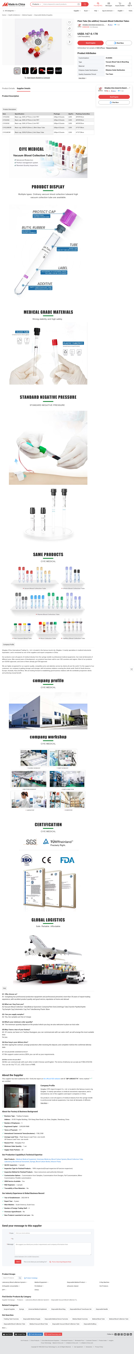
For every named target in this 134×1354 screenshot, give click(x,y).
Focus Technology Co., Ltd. (52, 1347)
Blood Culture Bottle (43, 1161)
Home (4, 15)
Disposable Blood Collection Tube (14, 1324)
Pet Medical (38, 1286)
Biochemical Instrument (21, 1161)
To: (13, 1239)
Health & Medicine (14, 15)
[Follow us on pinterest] (128, 1334)
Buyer (86, 11)
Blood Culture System (59, 1159)
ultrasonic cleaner (73, 1286)
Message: (10, 1244)
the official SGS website (51, 1079)
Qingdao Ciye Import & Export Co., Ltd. (94, 25)
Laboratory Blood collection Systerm (14, 1282)
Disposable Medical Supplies (43, 15)
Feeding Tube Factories (11, 1319)
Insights (111, 1340)
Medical (19, 1159)
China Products (34, 1340)
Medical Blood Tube (98, 1319)
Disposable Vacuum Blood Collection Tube (65, 1324)
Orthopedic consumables (10, 1286)
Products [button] (35, 4)
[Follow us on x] (119, 1334)
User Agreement (78, 1347)
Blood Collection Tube (75, 1159)
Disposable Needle (102, 1309)
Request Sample (111, 48)
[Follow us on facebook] (116, 1334)
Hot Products (103, 1286)
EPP (3, 1290)
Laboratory (8, 1161)
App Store (7, 1334)
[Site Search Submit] (85, 4)
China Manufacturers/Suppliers (50, 1340)
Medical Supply (27, 15)
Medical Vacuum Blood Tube (39, 1324)
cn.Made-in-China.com (86, 1343)
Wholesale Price (79, 1340)
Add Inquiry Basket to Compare (38, 78)
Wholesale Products (67, 1340)
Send (18, 1262)
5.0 (107, 91)
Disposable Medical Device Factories (56, 1319)
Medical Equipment (29, 1159)
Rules (130, 11)
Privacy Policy (99, 1347)
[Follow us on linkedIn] (131, 1334)
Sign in (130, 5)
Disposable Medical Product (76, 1282)
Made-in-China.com (58, 1343)
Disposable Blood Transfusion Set (80, 1309)
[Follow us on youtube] (125, 1334)
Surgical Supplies (9, 1309)
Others (37, 1290)
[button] (79, 4)
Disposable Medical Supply (31, 1319)
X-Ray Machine (104, 1282)
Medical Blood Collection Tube (118, 1319)
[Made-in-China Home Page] (13, 4)
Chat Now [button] (120, 43)
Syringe (32, 1161)
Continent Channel (91, 1340)
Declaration (89, 1347)
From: (12, 1233)
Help (95, 11)
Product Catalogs (31, 1278)
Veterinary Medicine (44, 1159)
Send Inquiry (90, 43)
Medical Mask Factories (80, 1319)
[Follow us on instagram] (122, 1334)
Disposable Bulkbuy (90, 1324)
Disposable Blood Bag (58, 1309)
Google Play (20, 1334)
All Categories (9, 11)
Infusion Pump (56, 1161)
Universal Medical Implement (37, 1309)
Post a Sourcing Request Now (60, 1262)
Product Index (103, 1340)
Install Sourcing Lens (54, 1334)
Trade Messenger (35, 1334)
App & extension (107, 11)
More (4, 1328)
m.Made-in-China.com (72, 1343)
